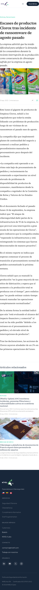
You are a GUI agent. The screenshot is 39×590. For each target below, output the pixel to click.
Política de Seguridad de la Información (14, 577)
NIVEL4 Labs (6, 537)
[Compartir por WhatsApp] (37, 100)
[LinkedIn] (4, 564)
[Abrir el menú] (23, 4)
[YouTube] (10, 564)
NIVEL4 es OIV (6, 581)
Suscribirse (33, 4)
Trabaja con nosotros (10, 552)
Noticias (3, 17)
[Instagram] (21, 564)
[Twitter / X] (15, 564)
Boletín (4, 532)
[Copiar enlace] (32, 100)
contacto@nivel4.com (10, 548)
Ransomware (10, 17)
